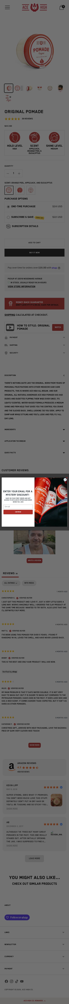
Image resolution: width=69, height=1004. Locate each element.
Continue (18, 512)
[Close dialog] (65, 479)
